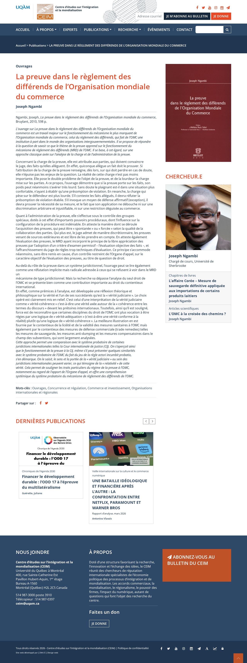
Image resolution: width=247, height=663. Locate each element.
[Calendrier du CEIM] (222, 8)
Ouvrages (24, 66)
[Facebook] (197, 8)
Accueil (23, 29)
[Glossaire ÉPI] (207, 648)
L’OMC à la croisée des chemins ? (197, 313)
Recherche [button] (128, 29)
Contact (184, 29)
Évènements (159, 29)
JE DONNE (221, 16)
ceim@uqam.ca (27, 603)
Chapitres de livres (182, 275)
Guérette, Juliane (32, 493)
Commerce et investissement (109, 388)
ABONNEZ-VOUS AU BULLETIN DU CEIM (191, 560)
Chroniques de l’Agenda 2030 (38, 471)
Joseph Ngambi (29, 106)
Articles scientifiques (184, 308)
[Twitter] (203, 8)
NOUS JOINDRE (32, 552)
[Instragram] (183, 648)
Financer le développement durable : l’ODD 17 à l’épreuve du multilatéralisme (50, 482)
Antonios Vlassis (102, 518)
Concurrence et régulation (67, 388)
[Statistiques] (215, 648)
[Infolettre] (228, 8)
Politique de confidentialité (133, 648)
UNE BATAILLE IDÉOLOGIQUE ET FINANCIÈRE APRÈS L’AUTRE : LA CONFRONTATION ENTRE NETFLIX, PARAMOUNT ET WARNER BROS (119, 494)
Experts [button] (70, 29)
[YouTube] (209, 8)
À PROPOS (100, 552)
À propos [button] (45, 29)
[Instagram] (216, 8)
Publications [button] (96, 29)
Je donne (99, 623)
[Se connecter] (222, 648)
